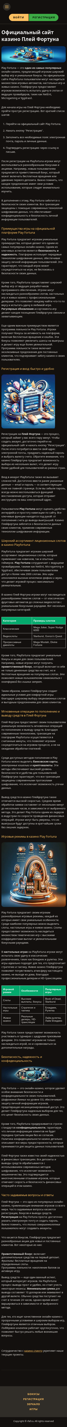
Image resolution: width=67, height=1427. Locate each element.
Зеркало (33, 1404)
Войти (18, 17)
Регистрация (44, 17)
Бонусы (34, 1394)
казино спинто (33, 1350)
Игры (33, 1409)
